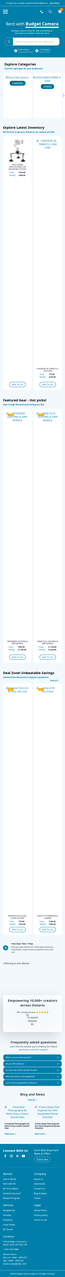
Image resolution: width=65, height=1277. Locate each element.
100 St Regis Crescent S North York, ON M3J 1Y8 (15, 1243)
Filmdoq (7, 1215)
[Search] (9, 42)
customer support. (39, 1049)
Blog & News (40, 1193)
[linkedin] (17, 1156)
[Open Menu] (5, 11)
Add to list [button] (17, 384)
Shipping (7, 1219)
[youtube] (23, 1156)
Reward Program (11, 1198)
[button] (63, 95)
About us (38, 1179)
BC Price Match (10, 1188)
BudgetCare (9, 1210)
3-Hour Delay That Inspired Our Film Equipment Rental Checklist (47, 1126)
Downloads (39, 1183)
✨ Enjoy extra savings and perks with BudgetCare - (27, 3)
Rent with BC (9, 1183)
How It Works (9, 1179)
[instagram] (11, 1156)
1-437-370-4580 (11, 1249)
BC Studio (8, 1229)
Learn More (54, 3)
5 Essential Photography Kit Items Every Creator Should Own (17, 1126)
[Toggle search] (50, 12)
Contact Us (39, 1188)
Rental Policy (40, 1210)
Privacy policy (41, 1215)
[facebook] (5, 1156)
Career (37, 1198)
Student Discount (12, 1193)
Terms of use (40, 1219)
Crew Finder (9, 1224)
